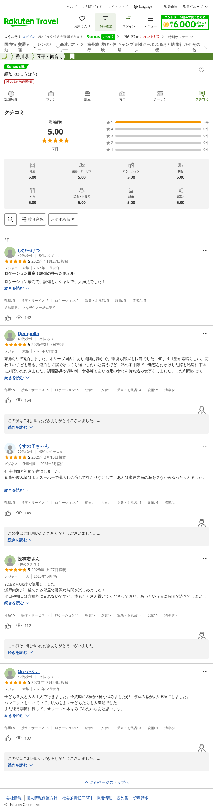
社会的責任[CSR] (77, 798)
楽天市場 (171, 7)
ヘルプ (72, 7)
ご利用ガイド (92, 7)
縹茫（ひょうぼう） (21, 74)
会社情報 (14, 798)
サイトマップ (118, 7)
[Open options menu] (205, 250)
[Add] (202, 69)
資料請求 (141, 798)
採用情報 (104, 798)
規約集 (122, 798)
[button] (32, 252)
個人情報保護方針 (41, 798)
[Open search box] (10, 219)
